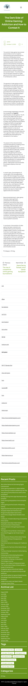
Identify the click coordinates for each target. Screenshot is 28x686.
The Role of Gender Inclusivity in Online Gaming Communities (14, 552)
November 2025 (5, 610)
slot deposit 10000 (19, 656)
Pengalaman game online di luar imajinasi (12, 569)
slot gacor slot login (7, 663)
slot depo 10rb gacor (7, 653)
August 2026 (4, 592)
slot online (4, 329)
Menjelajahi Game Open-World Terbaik (11, 523)
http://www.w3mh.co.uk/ (8, 448)
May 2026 (3, 598)
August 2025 (4, 616)
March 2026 (4, 602)
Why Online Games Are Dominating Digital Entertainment (12, 485)
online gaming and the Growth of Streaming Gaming (13, 505)
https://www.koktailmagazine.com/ (11, 418)
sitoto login (5, 410)
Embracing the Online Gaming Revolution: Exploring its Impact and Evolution (12, 556)
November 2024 (5, 634)
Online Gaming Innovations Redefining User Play (14, 490)
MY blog (13, 251)
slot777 (16, 113)
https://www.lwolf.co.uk (8, 440)
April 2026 (3, 600)
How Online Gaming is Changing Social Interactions (11, 540)
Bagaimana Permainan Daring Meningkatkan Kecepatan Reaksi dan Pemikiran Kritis (13, 509)
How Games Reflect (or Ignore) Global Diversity (13, 575)
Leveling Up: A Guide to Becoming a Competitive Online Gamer (14, 520)
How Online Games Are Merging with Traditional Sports (14, 544)
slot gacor (4, 352)
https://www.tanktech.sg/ (9, 433)
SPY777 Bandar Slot (7, 365)
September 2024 (5, 638)
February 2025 (5, 628)
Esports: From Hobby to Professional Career (13, 563)
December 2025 (5, 608)
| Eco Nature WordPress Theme (12, 682)
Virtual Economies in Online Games (10, 525)
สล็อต (3, 299)
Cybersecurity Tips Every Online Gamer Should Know (13, 548)
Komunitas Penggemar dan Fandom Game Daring (12, 534)
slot (3, 286)
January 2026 (4, 606)
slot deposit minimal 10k (8, 660)
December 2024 (5, 632)
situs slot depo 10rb (7, 650)
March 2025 (4, 626)
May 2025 (3, 622)
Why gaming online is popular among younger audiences (13, 572)
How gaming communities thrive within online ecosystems (13, 493)
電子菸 (3, 337)
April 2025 (3, 624)
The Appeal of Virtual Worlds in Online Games (13, 531)
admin (8, 42)
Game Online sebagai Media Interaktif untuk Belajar (13, 516)
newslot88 (4, 388)
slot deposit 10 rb (20, 653)
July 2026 (3, 594)
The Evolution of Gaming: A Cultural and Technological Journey (11, 560)
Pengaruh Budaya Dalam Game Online (11, 513)
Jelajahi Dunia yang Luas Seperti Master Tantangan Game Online (12, 582)
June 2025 (4, 620)
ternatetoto (5, 307)
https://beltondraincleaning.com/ (11, 425)
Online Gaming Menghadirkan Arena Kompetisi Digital (13, 501)
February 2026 (5, 604)
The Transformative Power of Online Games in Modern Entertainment (13, 566)
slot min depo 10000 (7, 666)
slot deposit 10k (6, 656)
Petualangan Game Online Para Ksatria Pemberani (11, 578)
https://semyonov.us (7, 455)
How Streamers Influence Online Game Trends (13, 537)
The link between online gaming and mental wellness (13, 528)
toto (3, 380)
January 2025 (4, 630)
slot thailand (5, 322)
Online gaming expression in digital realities (13, 488)
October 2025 (4, 612)
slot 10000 (18, 650)
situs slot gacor (6, 373)
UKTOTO (4, 314)
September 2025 (5, 614)
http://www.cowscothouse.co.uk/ (11, 463)
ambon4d (4, 403)
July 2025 (3, 618)
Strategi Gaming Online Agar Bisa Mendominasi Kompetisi (14, 497)
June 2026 (4, 596)
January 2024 (4, 640)
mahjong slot (5, 344)
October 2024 (4, 636)
